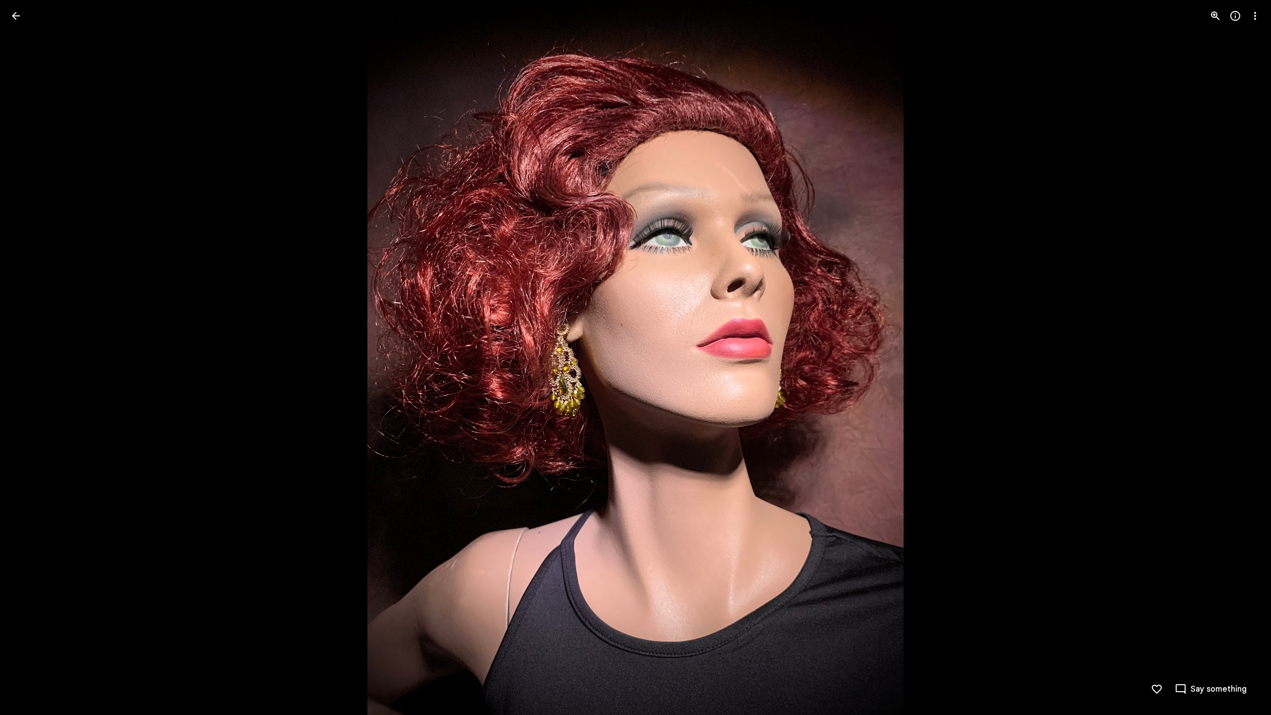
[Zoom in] (1215, 16)
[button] (28, 357)
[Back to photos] (16, 16)
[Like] (1157, 689)
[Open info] (1235, 16)
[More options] (1255, 16)
